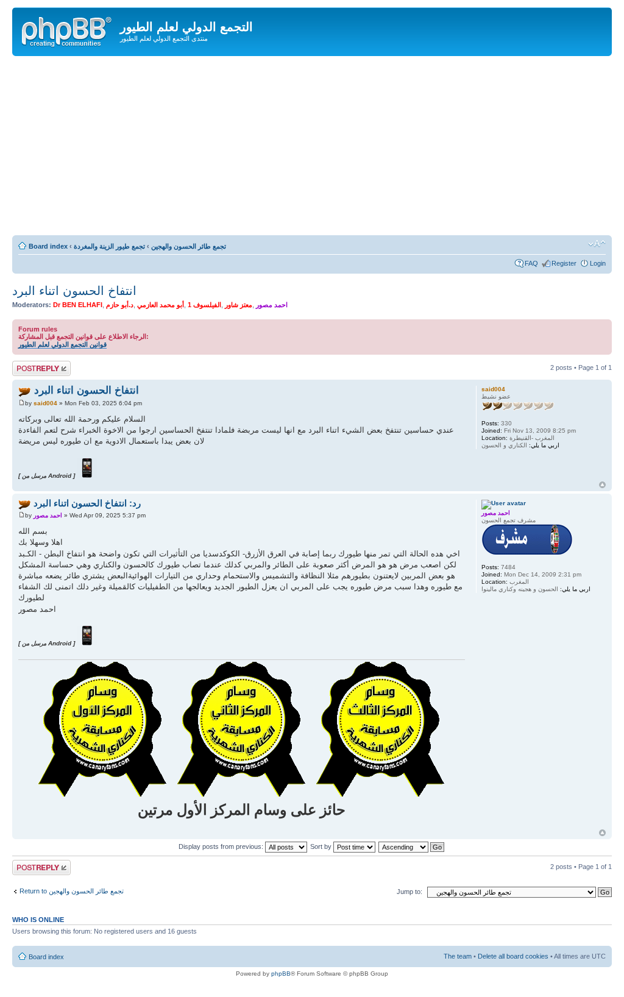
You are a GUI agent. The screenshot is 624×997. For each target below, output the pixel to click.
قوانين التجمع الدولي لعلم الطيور (62, 344)
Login (598, 263)
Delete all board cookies (513, 956)
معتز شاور (238, 304)
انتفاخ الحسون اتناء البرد (74, 290)
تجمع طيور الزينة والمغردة (109, 246)
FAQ (531, 263)
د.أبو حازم (119, 304)
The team (458, 956)
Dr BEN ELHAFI (77, 304)
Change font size (597, 243)
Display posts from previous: (222, 846)
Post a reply (30, 364)
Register (563, 263)
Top (602, 484)
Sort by (321, 846)
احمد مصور (272, 304)
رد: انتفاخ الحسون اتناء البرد (87, 503)
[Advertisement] (312, 147)
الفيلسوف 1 (204, 304)
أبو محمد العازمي (160, 304)
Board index (48, 246)
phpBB (281, 973)
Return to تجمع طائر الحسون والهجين (72, 891)
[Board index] (67, 29)
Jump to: (409, 891)
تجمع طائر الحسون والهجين (188, 246)
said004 (45, 403)
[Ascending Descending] (411, 846)
